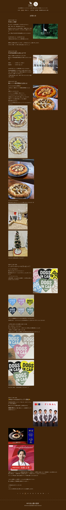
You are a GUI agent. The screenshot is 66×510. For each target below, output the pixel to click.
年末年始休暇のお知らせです (17, 53)
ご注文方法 (32, 10)
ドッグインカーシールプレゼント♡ (19, 266)
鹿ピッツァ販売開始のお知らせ (17, 83)
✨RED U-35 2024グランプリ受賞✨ (19, 399)
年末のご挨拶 (12, 22)
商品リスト (27, 10)
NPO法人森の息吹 (32, 503)
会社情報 (36, 10)
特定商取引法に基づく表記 (43, 10)
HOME (19, 10)
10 (43, 493)
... (45, 493)
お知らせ (22, 10)
